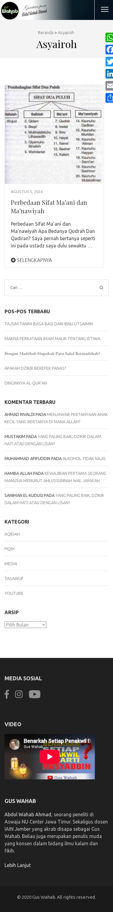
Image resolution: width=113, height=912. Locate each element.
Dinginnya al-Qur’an (26, 383)
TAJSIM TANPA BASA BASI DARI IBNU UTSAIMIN (49, 323)
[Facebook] (7, 698)
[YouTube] (35, 698)
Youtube (14, 593)
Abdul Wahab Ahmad (28, 814)
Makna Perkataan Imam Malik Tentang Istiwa (52, 338)
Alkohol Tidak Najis (84, 458)
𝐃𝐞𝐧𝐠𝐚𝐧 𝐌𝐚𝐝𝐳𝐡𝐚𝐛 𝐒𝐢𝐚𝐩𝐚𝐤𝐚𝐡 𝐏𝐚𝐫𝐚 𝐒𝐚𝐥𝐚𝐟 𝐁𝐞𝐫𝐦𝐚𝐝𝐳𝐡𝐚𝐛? (52, 353)
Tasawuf (14, 578)
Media (11, 563)
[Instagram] (19, 698)
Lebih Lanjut (18, 865)
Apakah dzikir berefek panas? (35, 368)
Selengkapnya (34, 260)
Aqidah (12, 534)
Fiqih (9, 548)
